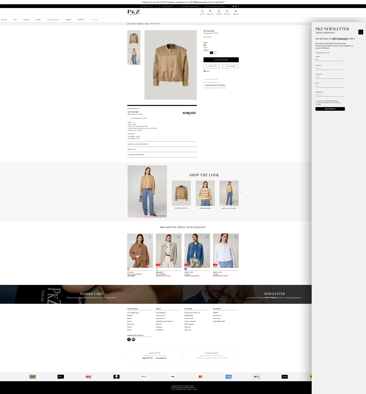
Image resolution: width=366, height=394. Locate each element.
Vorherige (122, 251)
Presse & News (217, 318)
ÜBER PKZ (215, 313)
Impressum (189, 389)
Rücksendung (130, 324)
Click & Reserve (231, 66)
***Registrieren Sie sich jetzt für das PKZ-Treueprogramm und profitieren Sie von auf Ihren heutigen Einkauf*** (183, 2)
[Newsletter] (360, 32)
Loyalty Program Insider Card (192, 313)
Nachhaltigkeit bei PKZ (219, 321)
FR (238, 6)
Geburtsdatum (319, 92)
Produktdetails (134, 108)
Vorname (318, 65)
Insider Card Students (190, 321)
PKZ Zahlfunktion (188, 315)
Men (14, 20)
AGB (173, 389)
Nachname (318, 74)
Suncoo (208, 31)
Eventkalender (159, 330)
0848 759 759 (147, 358)
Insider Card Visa (188, 318)
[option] (136, 39)
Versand (129, 321)
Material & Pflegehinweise (138, 144)
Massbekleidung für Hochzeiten (164, 321)
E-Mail (317, 83)
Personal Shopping (161, 313)
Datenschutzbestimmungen (331, 101)
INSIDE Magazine (189, 324)
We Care (93, 20)
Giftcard (129, 327)
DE (235, 6)
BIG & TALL (159, 324)
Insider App (187, 327)
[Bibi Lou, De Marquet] (147, 191)
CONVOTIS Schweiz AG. (189, 387)
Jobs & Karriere (217, 315)
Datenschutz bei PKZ (180, 389)
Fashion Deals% (53, 20)
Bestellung (130, 315)
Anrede (317, 56)
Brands (68, 20)
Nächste (241, 192)
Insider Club (187, 330)
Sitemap (195, 389)
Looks (38, 20)
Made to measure (160, 315)
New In (4, 20)
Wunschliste (212, 66)
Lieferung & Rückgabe (136, 154)
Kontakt (129, 330)
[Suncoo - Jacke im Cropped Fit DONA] (140, 250)
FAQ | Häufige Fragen (133, 313)
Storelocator (159, 327)
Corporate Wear (160, 318)
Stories (81, 20)
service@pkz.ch (161, 358)
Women (26, 20)
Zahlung (129, 318)
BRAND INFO (132, 149)
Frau (316, 59)
